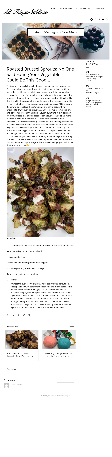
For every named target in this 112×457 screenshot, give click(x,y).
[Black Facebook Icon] (99, 19)
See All (71, 326)
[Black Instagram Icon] (106, 19)
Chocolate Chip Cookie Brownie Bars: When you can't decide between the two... (21, 354)
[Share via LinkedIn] (18, 315)
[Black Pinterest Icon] (95, 19)
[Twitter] (91, 19)
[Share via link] (24, 315)
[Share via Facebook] (8, 315)
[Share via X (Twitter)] (13, 315)
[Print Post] (29, 315)
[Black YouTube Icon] (103, 19)
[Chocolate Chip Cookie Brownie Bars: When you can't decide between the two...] (21, 339)
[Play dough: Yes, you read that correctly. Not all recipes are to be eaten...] (59, 339)
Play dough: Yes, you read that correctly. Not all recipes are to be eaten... (59, 354)
